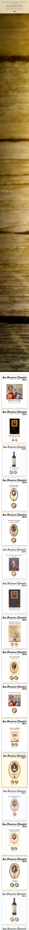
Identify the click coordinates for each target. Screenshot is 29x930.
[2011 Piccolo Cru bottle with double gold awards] (14, 908)
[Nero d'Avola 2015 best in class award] (14, 597)
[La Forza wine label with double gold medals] (14, 736)
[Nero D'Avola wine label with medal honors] (14, 426)
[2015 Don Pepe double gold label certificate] (14, 666)
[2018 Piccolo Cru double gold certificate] (14, 632)
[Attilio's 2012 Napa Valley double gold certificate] (14, 873)
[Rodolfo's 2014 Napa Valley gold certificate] (14, 804)
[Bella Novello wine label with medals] (14, 770)
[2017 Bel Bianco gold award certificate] (14, 494)
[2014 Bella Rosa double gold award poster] (14, 838)
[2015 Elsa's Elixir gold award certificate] (14, 529)
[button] (14, 11)
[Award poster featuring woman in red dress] (14, 392)
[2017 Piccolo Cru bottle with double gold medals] (14, 460)
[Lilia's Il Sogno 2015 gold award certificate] (14, 701)
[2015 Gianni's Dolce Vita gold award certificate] (14, 563)
